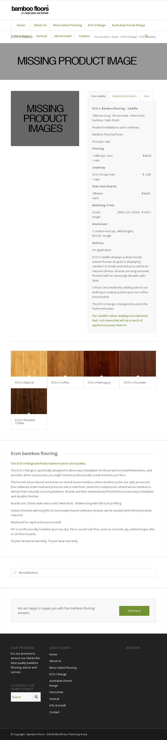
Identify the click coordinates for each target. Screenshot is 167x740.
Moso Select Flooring (63, 668)
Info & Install (57, 705)
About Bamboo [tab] (28, 573)
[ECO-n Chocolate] (138, 364)
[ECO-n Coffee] (65, 364)
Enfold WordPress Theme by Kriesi (67, 734)
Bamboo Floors (36, 734)
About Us (55, 661)
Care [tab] (146, 96)
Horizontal (56, 692)
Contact (54, 712)
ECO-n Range (58, 674)
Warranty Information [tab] (125, 96)
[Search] (146, 36)
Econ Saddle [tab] (98, 96)
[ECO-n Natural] (29, 364)
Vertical (54, 699)
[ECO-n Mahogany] (102, 364)
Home (53, 654)
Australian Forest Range (60, 683)
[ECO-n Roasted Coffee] (29, 401)
